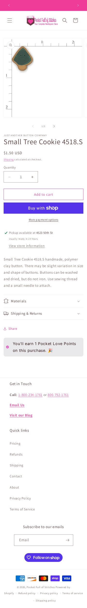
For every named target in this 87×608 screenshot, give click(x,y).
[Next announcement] (78, 5)
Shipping (9, 159)
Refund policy (27, 593)
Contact (16, 476)
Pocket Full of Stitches (41, 587)
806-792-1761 (58, 394)
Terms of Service (22, 509)
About (14, 487)
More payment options (43, 219)
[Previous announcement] (9, 5)
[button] (9, 20)
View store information (27, 246)
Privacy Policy (20, 498)
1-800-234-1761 (30, 394)
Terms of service (72, 593)
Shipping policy (46, 600)
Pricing (15, 443)
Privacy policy (49, 593)
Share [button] (12, 328)
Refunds (16, 454)
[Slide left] (33, 126)
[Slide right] (54, 126)
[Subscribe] (67, 540)
